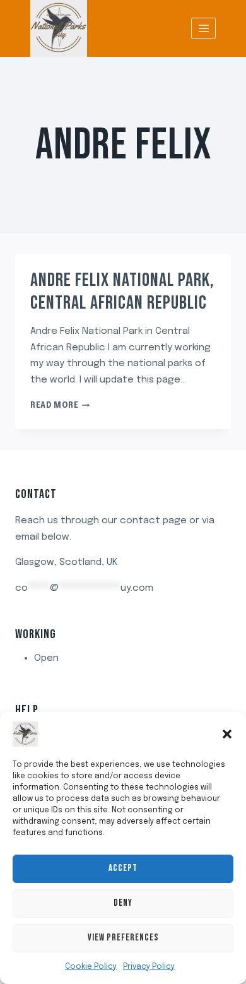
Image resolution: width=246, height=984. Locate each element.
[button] (227, 734)
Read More (60, 406)
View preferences (123, 938)
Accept (123, 868)
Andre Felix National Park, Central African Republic (122, 291)
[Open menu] (203, 28)
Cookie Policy (91, 967)
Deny (123, 903)
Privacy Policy (149, 967)
